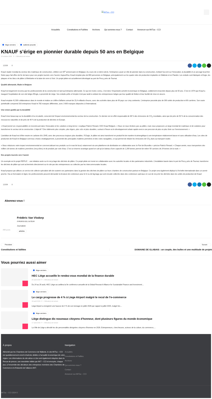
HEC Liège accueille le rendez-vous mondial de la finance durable (73, 275)
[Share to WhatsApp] (204, 66)
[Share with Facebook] (190, 66)
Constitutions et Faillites (77, 30)
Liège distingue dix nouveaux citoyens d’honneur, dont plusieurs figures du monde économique (92, 318)
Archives (96, 30)
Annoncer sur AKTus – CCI (149, 30)
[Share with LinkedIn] (199, 66)
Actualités (55, 30)
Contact (129, 30)
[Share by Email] (209, 66)
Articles (22, 231)
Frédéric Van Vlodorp (30, 217)
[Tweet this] (194, 66)
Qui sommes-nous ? (113, 30)
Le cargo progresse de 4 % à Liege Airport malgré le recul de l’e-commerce (79, 297)
